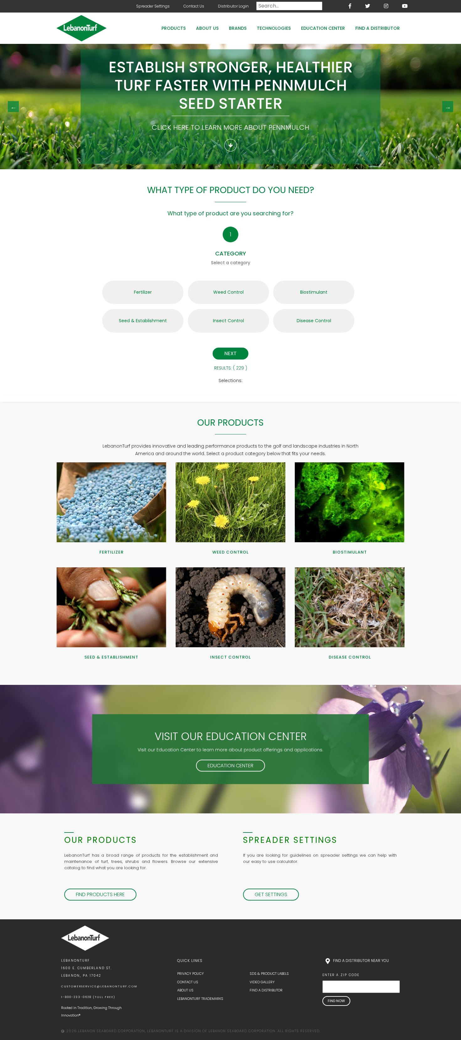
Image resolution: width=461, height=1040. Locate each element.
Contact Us (193, 6)
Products (174, 28)
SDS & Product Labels (269, 973)
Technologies (274, 28)
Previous (13, 106)
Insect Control (228, 321)
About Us (207, 28)
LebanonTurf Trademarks (200, 998)
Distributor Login (233, 6)
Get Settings (271, 894)
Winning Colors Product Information (230, 145)
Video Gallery (262, 982)
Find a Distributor (377, 28)
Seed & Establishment (143, 321)
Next (447, 106)
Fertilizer (143, 292)
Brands (237, 28)
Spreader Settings (153, 6)
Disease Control (314, 321)
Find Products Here (100, 894)
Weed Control (228, 292)
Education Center (323, 28)
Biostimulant (313, 292)
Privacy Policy (190, 973)
